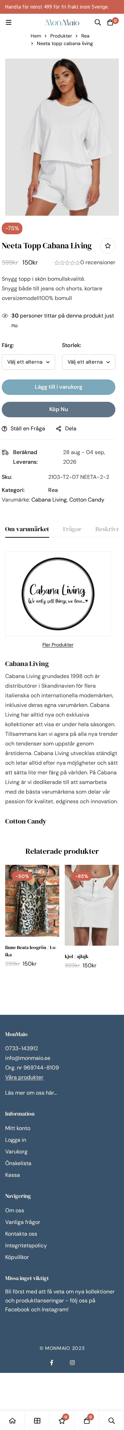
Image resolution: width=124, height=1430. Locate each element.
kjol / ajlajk (77, 956)
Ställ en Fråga (28, 428)
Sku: (7, 477)
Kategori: (13, 490)
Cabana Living (49, 499)
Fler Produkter (57, 645)
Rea (85, 36)
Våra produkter (24, 1077)
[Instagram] (72, 1362)
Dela (70, 428)
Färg (8, 345)
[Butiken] (37, 1420)
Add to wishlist (107, 246)
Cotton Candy (86, 499)
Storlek (71, 345)
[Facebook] (51, 1362)
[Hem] (12, 1420)
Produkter (61, 36)
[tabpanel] (62, 690)
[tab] (27, 529)
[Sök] (98, 22)
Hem (36, 36)
